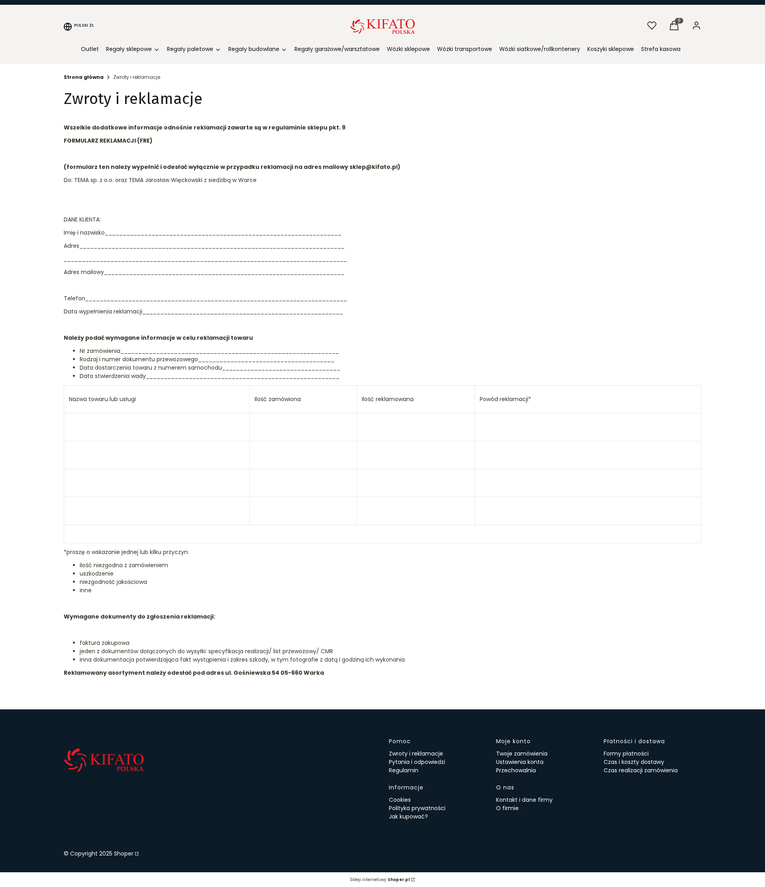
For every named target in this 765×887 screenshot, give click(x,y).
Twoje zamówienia (521, 754)
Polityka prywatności (417, 808)
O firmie (507, 808)
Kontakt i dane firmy (524, 800)
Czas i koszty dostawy (634, 762)
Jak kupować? (408, 816)
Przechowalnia (516, 770)
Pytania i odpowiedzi (417, 762)
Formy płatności (626, 754)
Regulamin (403, 770)
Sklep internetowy (380, 879)
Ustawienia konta (519, 762)
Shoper (123, 854)
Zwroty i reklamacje (416, 754)
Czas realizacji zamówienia (641, 770)
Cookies (400, 800)
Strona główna (84, 77)
